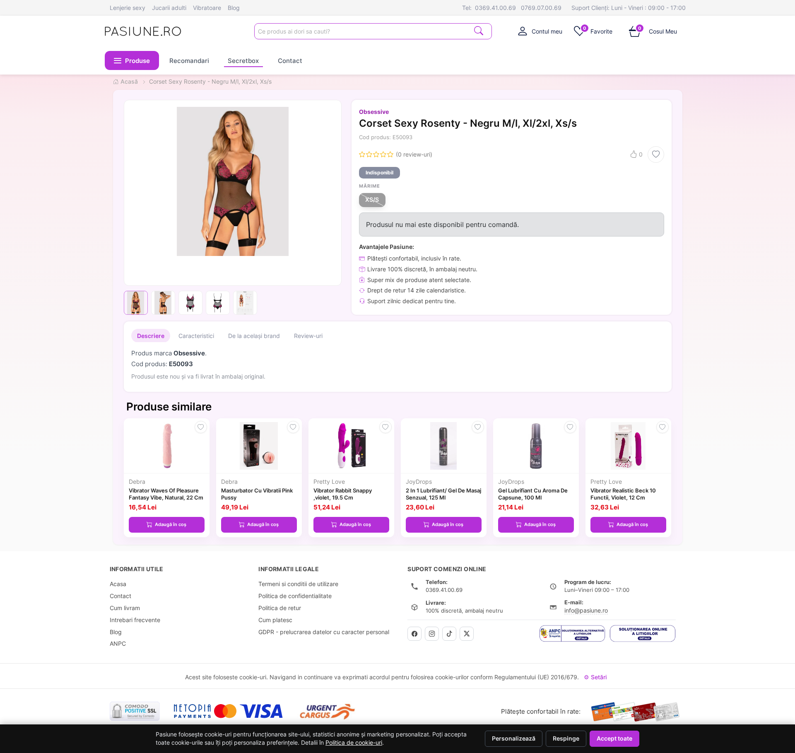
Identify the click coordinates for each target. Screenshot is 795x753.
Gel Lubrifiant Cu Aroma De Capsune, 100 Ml (533, 494)
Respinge (566, 738)
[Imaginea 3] (190, 303)
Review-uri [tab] (308, 335)
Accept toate (614, 738)
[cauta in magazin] (479, 30)
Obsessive (374, 111)
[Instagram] (432, 634)
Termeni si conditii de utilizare (298, 583)
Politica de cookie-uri (353, 742)
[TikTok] (449, 634)
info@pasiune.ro (586, 610)
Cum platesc (275, 619)
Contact (290, 60)
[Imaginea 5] (245, 303)
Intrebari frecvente (135, 619)
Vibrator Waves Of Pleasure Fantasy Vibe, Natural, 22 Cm (166, 494)
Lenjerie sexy (127, 7)
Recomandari (189, 60)
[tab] (540, 31)
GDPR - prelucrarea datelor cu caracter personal (323, 631)
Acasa (118, 583)
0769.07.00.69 (541, 7)
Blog (234, 7)
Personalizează (513, 738)
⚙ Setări (595, 677)
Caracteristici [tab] (196, 335)
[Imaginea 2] (163, 303)
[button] (132, 60)
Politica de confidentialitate (295, 595)
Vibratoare (207, 7)
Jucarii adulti (169, 7)
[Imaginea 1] (136, 303)
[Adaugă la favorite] (656, 154)
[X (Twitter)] (467, 634)
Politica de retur (279, 607)
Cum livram (125, 607)
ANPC (118, 643)
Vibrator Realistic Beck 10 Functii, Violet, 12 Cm (623, 494)
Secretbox (243, 60)
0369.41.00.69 (495, 7)
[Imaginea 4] (218, 303)
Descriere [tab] (150, 335)
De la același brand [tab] (254, 335)
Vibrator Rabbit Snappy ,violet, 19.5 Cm (342, 494)
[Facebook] (414, 634)
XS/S (372, 199)
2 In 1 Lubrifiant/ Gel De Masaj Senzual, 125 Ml (443, 494)
